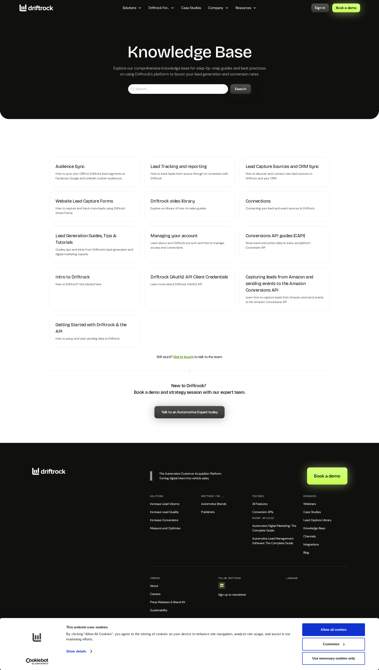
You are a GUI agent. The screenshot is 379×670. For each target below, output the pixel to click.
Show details (76, 651)
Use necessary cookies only (333, 658)
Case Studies (191, 7)
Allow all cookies (334, 629)
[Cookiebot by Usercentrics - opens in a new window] (37, 661)
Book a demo (346, 7)
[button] (132, 8)
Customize (331, 644)
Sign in (320, 7)
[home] (36, 8)
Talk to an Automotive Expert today (189, 412)
